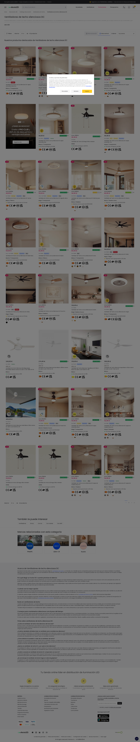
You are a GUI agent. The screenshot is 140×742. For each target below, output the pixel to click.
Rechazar (76, 91)
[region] (70, 84)
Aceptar (87, 91)
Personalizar (65, 91)
